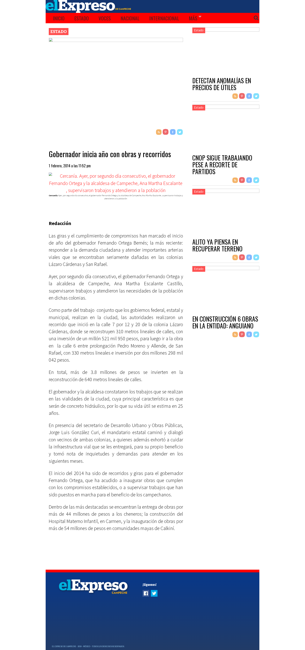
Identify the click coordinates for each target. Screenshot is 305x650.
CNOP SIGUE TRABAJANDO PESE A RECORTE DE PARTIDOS (222, 164)
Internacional (164, 18)
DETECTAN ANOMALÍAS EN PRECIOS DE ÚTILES (221, 84)
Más (193, 18)
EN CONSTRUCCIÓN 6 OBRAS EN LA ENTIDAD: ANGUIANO (225, 322)
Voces (105, 18)
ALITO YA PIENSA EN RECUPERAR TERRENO (217, 245)
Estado (81, 18)
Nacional (130, 18)
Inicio (59, 18)
